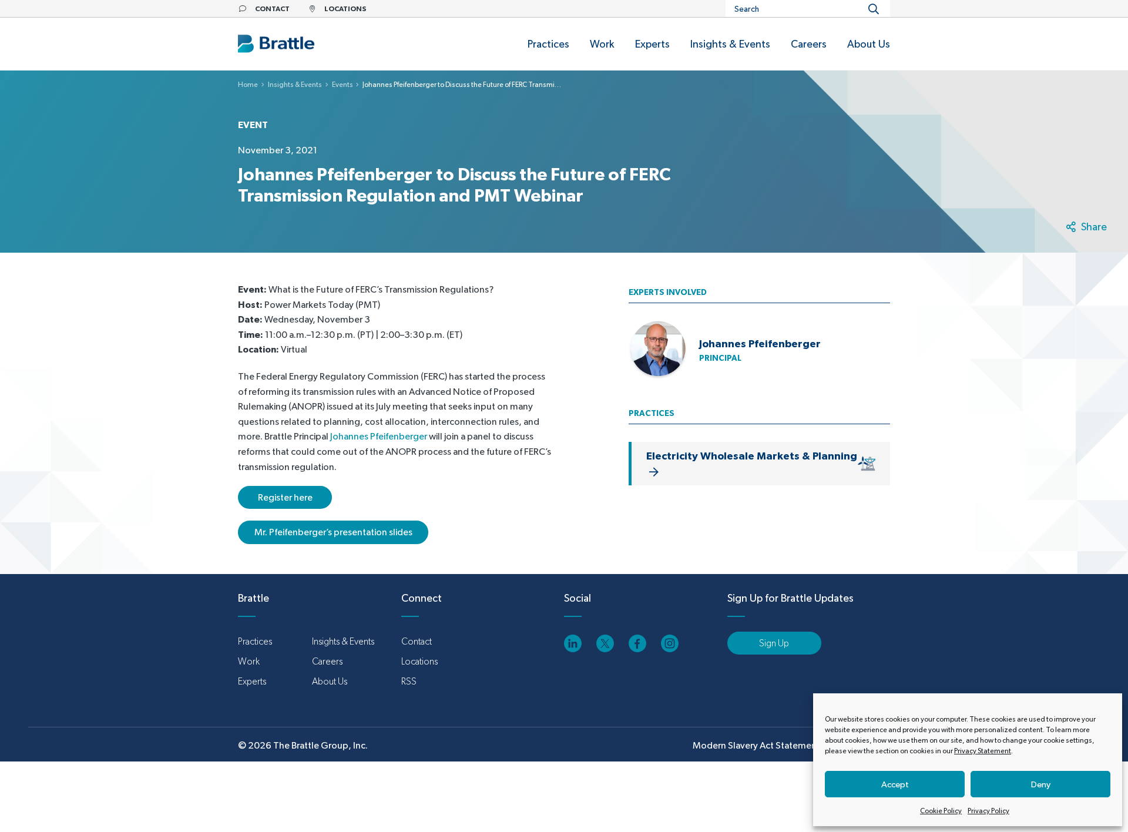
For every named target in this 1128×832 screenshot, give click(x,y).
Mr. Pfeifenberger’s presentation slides (333, 532)
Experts (252, 681)
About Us (329, 681)
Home (248, 84)
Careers (327, 661)
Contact (416, 641)
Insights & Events (295, 84)
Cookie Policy (941, 811)
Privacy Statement (982, 751)
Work (249, 661)
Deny (1040, 784)
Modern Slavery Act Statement (756, 745)
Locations (419, 661)
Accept (895, 784)
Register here (285, 497)
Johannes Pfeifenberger (378, 436)
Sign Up (774, 643)
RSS (409, 681)
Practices (255, 641)
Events (342, 84)
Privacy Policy (988, 811)
